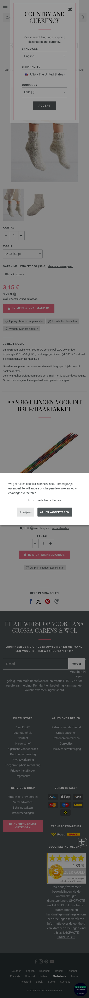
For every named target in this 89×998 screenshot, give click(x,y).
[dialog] (44, 499)
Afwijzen (25, 512)
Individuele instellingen (44, 500)
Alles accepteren (55, 512)
